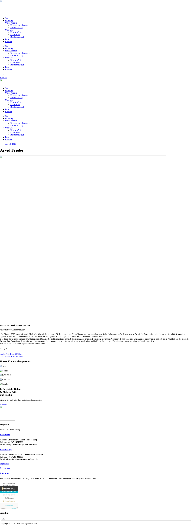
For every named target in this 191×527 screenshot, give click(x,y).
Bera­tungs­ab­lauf (17, 37)
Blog (7, 39)
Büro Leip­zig (6, 449)
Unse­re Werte (16, 32)
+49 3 (9, 457)
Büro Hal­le (5, 434)
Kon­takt (8, 41)
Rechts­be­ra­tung (16, 27)
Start (7, 18)
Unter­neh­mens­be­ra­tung (19, 25)
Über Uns (9, 30)
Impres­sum (4, 464)
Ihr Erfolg (9, 20)
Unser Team (15, 34)
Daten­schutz (5, 468)
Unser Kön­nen (11, 23)
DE (3, 74)
